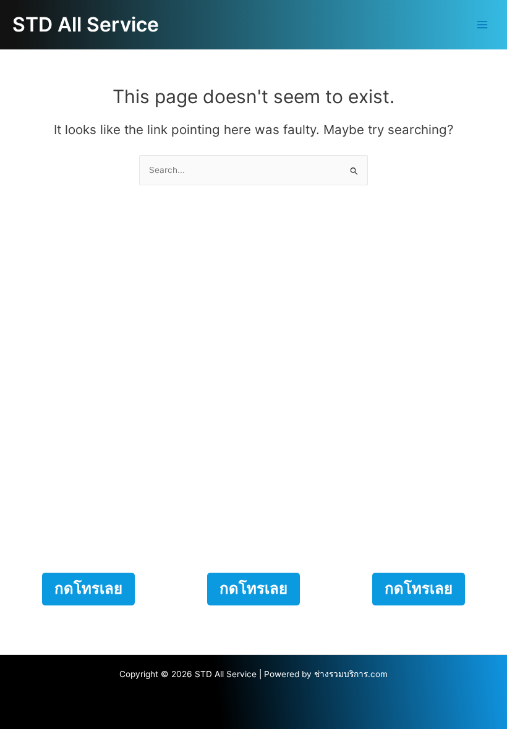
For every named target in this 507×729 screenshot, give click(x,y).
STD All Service (85, 24)
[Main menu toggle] (482, 25)
